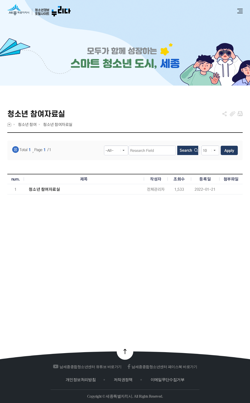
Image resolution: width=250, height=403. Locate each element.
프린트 (240, 113)
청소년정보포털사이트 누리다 (39, 10)
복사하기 (232, 113)
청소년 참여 (27, 124)
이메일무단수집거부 (167, 380)
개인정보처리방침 (81, 380)
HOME (9, 124)
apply (229, 150)
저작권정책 (123, 380)
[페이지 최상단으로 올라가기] (125, 351)
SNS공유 (224, 113)
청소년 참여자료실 (57, 124)
